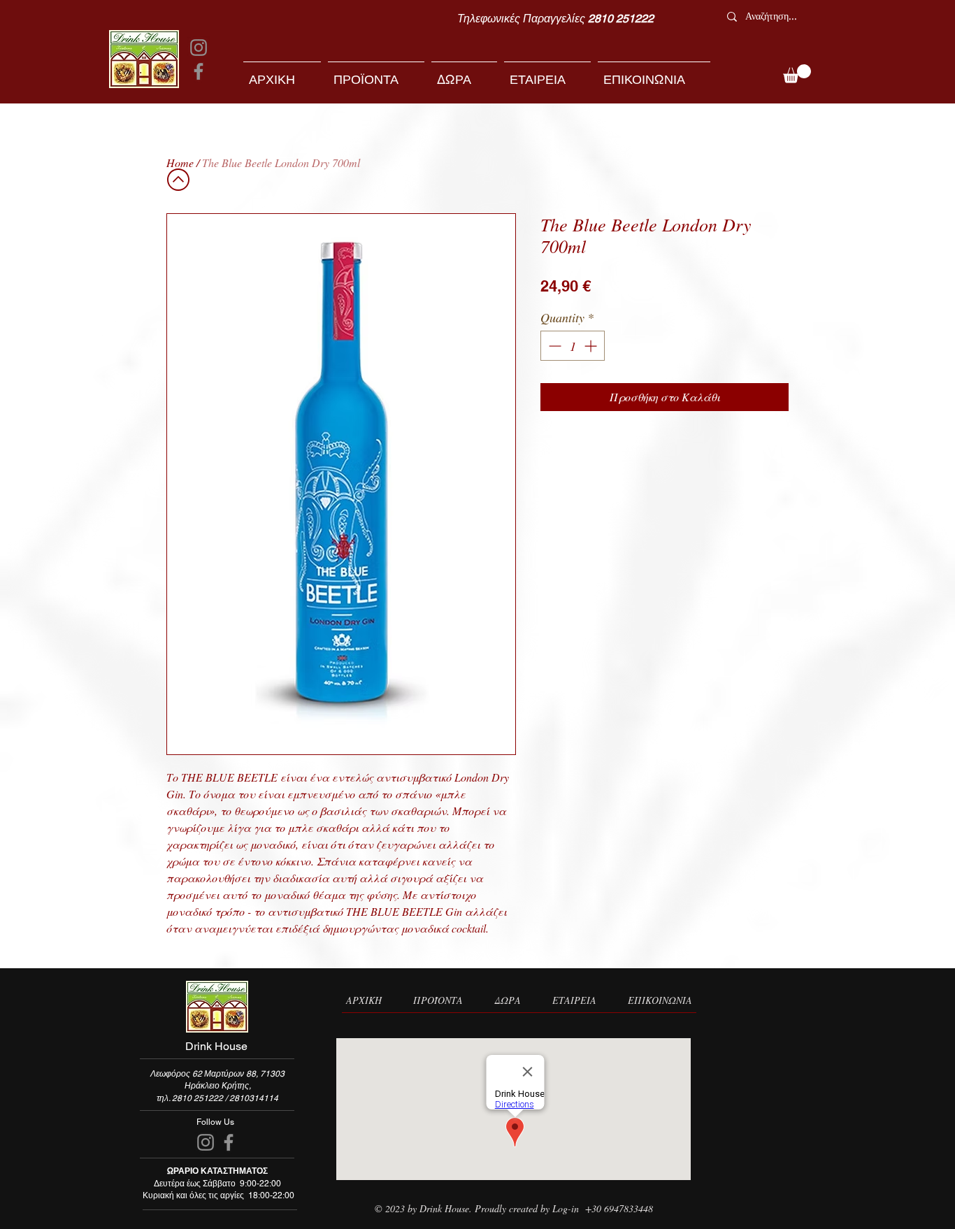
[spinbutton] (572, 345)
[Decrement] (553, 345)
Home (180, 162)
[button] (797, 73)
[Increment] (592, 345)
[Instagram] (198, 47)
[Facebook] (198, 71)
